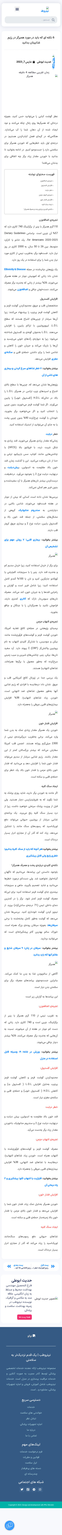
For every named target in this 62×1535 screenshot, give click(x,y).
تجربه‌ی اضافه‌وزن (46, 181)
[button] (17, 9)
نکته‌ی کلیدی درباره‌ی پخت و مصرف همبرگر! (38, 209)
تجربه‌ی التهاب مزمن (45, 195)
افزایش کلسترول (46, 185)
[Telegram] (34, 1489)
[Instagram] (40, 1489)
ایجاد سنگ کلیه (47, 205)
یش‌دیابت (12, 467)
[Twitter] (21, 1489)
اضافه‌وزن (22, 289)
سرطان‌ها (53, 925)
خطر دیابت (48, 190)
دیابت (49, 434)
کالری (23, 598)
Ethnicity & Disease (15, 269)
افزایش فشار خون (46, 200)
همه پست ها (24, 1317)
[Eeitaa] (28, 1489)
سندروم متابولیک (29, 510)
